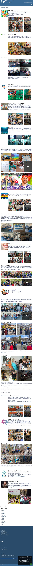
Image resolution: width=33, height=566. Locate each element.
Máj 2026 (3, 511)
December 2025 (3, 514)
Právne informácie (3, 533)
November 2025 (4, 515)
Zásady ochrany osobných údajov (5, 534)
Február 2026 (3, 513)
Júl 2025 (3, 517)
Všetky (2, 524)
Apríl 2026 (3, 512)
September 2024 (4, 523)
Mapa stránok (2, 536)
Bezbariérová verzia (3, 564)
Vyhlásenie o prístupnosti (4, 532)
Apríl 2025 (3, 519)
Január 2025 (3, 521)
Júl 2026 (3, 510)
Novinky (7, 7)
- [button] (7, 564)
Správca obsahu (3, 530)
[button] (28, 1)
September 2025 (4, 516)
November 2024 (4, 522)
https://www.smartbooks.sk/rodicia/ (21, 476)
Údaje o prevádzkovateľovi (4, 535)
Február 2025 (3, 520)
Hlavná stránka (3, 7)
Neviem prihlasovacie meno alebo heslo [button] (16, 560)
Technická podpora (3, 531)
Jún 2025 (3, 518)
